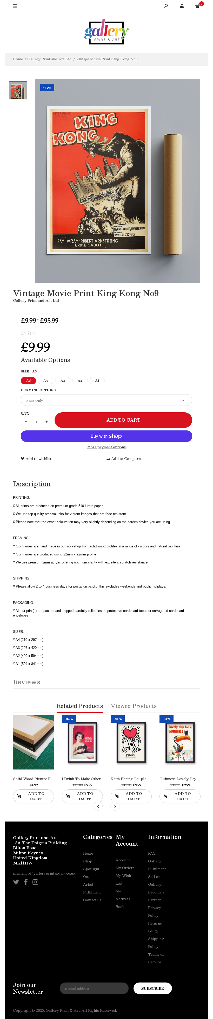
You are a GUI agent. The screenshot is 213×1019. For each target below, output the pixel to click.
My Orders (125, 868)
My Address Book (123, 899)
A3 (63, 380)
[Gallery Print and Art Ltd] (106, 33)
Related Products (80, 705)
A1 (97, 380)
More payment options (106, 447)
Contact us (92, 900)
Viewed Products (134, 705)
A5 (28, 380)
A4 (45, 380)
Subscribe (152, 988)
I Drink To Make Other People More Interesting (102, 779)
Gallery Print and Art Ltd (36, 300)
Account (123, 860)
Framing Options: (38, 389)
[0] (197, 6)
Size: (29, 371)
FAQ (152, 853)
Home (88, 853)
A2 (80, 380)
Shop (87, 861)
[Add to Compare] (39, 751)
